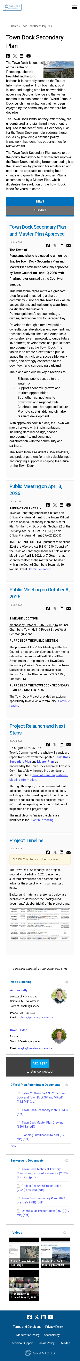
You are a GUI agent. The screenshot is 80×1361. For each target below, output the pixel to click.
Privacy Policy (54, 1326)
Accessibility (52, 1335)
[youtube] (50, 1317)
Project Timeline (26, 840)
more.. (14, 1146)
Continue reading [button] (40, 569)
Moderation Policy (28, 1335)
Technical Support (21, 1343)
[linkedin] (43, 1317)
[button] (8, 56)
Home (14, 26)
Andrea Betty (18, 990)
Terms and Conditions (27, 1326)
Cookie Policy (46, 1343)
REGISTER (40, 1064)
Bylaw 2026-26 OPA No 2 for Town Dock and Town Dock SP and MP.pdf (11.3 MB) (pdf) (41, 1097)
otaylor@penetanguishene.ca (35, 1048)
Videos (17, 1232)
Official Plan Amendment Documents (35, 1084)
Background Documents (27, 1160)
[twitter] (36, 1317)
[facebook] (29, 1317)
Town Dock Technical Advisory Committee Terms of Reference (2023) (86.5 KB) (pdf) (42, 1173)
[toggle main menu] (74, 7)
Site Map (64, 1343)
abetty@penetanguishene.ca (36, 1017)
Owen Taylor (18, 1030)
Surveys (40, 210)
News (40, 201)
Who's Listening (21, 981)
